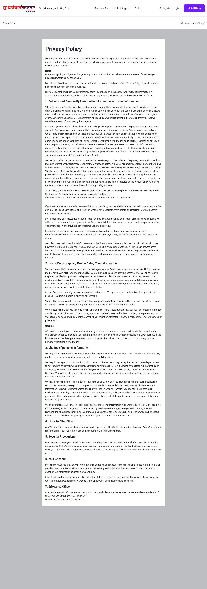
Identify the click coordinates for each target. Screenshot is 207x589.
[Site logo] (19, 8)
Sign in (166, 8)
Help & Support (122, 8)
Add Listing (196, 8)
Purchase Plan (102, 8)
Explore (138, 8)
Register (177, 8)
